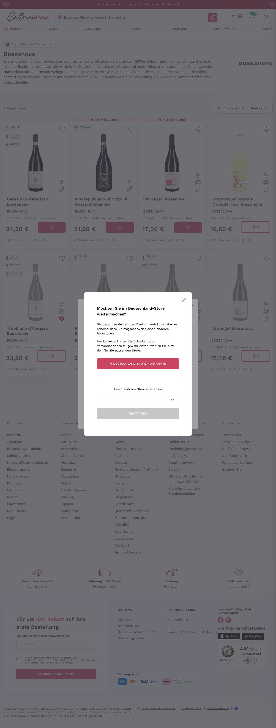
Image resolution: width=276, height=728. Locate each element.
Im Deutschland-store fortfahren (138, 363)
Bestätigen (138, 413)
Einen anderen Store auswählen (138, 389)
